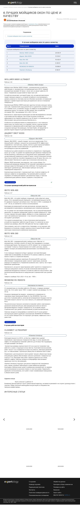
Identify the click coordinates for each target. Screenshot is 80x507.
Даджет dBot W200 (26, 56)
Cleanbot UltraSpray (26, 70)
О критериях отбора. (33, 24)
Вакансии (56, 490)
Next (74, 419)
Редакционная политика (36, 487)
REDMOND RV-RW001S (27, 66)
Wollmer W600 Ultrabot (27, 53)
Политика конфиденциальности (39, 492)
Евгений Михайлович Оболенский (16, 20)
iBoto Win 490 (24, 59)
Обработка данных (59, 481)
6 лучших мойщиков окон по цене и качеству (19, 36)
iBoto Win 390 (24, 63)
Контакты (32, 490)
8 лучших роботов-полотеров (14, 325)
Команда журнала (34, 484)
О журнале (32, 481)
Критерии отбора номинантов (63, 484)
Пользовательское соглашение (39, 495)
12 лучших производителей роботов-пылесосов (20, 185)
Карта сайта (57, 492)
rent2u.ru (67, 495)
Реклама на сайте (59, 487)
